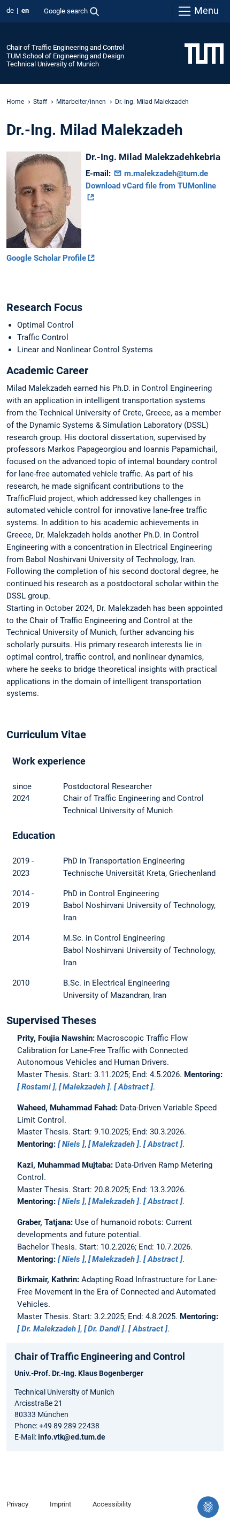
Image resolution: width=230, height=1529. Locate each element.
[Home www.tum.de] (204, 53)
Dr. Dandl (104, 1329)
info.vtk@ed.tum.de (71, 1437)
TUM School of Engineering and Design (65, 56)
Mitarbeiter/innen (81, 101)
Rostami (36, 1087)
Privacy (17, 1504)
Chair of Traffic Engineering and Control (65, 47)
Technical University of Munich (52, 64)
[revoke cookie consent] (208, 1507)
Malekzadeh (84, 1087)
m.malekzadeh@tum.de (165, 173)
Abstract (133, 1087)
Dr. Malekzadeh (48, 1329)
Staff (40, 101)
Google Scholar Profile (46, 258)
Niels (71, 1144)
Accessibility (112, 1504)
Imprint (60, 1504)
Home (15, 101)
